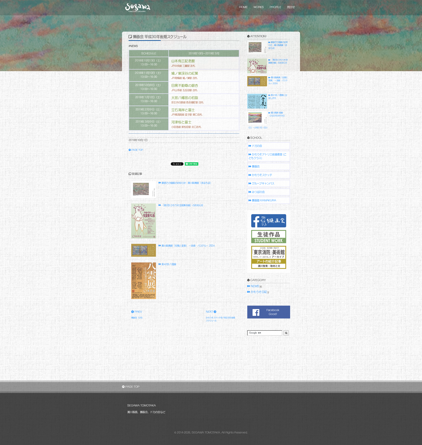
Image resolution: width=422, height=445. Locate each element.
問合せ (291, 7)
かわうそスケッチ (261, 174)
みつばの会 (258, 191)
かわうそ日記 (258, 292)
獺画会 (255, 166)
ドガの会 (256, 145)
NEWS (254, 286)
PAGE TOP (137, 149)
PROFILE (275, 7)
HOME (243, 7)
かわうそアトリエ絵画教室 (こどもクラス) (267, 156)
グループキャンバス (262, 183)
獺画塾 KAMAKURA (263, 200)
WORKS (259, 7)
